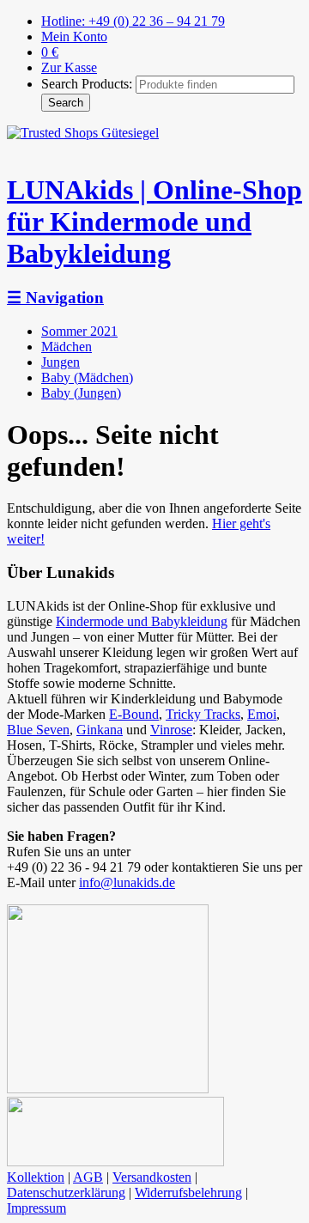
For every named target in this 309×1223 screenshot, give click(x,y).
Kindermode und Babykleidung (141, 621)
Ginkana (99, 729)
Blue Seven (38, 729)
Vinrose (171, 729)
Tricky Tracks (203, 714)
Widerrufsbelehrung (188, 1192)
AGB (88, 1177)
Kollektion (35, 1177)
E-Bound (134, 714)
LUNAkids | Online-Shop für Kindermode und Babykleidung (154, 221)
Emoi (261, 714)
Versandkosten (151, 1177)
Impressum (36, 1208)
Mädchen (66, 346)
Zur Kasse (69, 67)
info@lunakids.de (127, 882)
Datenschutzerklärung (66, 1192)
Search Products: (86, 83)
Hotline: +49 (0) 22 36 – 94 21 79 (133, 21)
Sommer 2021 (79, 331)
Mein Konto (74, 36)
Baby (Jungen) (81, 393)
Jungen (60, 362)
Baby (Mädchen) (87, 377)
